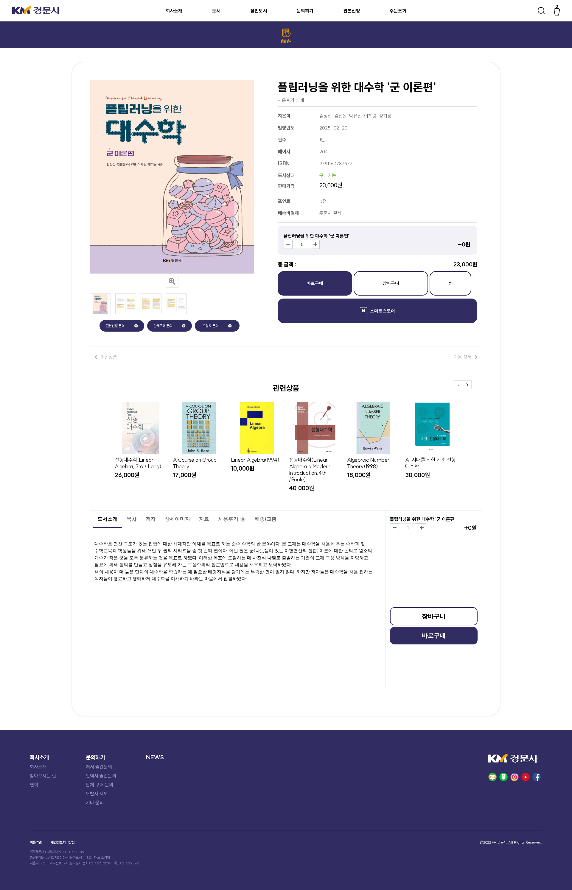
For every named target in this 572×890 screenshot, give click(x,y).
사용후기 (231, 519)
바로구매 (315, 283)
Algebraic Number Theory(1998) (368, 463)
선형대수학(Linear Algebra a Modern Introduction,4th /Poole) (309, 470)
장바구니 (391, 283)
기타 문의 (95, 802)
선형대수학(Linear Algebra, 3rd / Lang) (138, 463)
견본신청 (351, 11)
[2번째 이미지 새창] (125, 313)
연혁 (34, 785)
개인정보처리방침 (62, 842)
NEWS (155, 757)
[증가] (315, 244)
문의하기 (305, 11)
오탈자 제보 (97, 794)
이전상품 (108, 357)
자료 (204, 519)
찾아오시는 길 (43, 776)
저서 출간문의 (99, 767)
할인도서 (258, 11)
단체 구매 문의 (99, 785)
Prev (458, 384)
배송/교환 (265, 519)
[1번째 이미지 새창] (100, 313)
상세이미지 (177, 519)
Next (467, 384)
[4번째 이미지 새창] (176, 313)
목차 (132, 519)
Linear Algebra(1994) (255, 460)
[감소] (288, 244)
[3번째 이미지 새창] (151, 313)
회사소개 (174, 11)
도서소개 (107, 519)
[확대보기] (172, 281)
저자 (151, 519)
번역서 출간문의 (101, 776)
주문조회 (398, 11)
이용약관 (36, 842)
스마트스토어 (382, 310)
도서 (216, 11)
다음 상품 (463, 357)
